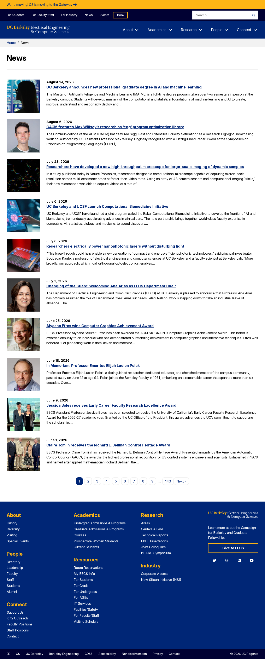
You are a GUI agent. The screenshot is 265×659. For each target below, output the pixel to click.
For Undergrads (85, 592)
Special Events (18, 541)
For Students (15, 15)
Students (13, 586)
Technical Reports (154, 535)
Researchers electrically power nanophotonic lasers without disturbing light (115, 246)
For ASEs (81, 597)
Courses (80, 535)
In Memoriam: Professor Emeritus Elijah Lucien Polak (93, 365)
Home (11, 43)
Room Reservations (88, 568)
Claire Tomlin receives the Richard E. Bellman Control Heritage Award (108, 445)
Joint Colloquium (153, 547)
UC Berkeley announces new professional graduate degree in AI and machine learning (124, 87)
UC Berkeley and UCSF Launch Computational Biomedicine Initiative (107, 206)
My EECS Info (84, 574)
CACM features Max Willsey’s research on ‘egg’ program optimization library (115, 127)
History (12, 523)
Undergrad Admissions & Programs (100, 523)
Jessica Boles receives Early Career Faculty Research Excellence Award (111, 405)
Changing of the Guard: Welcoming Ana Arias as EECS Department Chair (111, 286)
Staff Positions (18, 630)
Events (104, 15)
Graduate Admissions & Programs (99, 529)
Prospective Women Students (96, 541)
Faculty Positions (20, 624)
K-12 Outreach (17, 618)
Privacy (158, 653)
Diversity (13, 529)
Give (120, 15)
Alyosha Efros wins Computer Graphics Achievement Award (100, 326)
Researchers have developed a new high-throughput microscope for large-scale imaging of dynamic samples (145, 166)
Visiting (12, 535)
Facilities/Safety (86, 609)
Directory (13, 562)
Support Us (15, 612)
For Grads (81, 586)
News (89, 15)
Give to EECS (233, 548)
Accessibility (107, 653)
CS (18, 653)
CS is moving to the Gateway (51, 4)
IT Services (82, 603)
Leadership (15, 568)
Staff (10, 580)
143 (168, 481)
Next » (182, 481)
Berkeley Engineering (64, 653)
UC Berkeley (34, 653)
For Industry (69, 15)
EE (8, 653)
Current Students (86, 547)
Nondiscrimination (134, 653)
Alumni (12, 592)
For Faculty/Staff (43, 15)
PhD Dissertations (154, 541)
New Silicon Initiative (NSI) (161, 580)
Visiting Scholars (86, 621)
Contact (13, 636)
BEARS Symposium (156, 553)
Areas (145, 523)
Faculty (12, 574)
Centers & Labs (152, 529)
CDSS (89, 653)
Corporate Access (154, 574)
